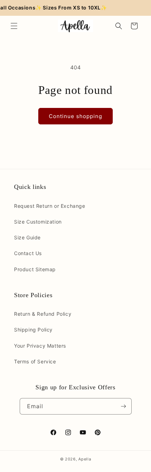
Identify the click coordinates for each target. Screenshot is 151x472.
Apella (84, 459)
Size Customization (38, 222)
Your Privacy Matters (40, 346)
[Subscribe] (123, 406)
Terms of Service (35, 361)
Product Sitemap (35, 269)
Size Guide (27, 237)
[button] (14, 26)
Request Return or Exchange (49, 206)
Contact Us (28, 253)
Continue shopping (75, 116)
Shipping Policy (33, 330)
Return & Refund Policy (42, 314)
